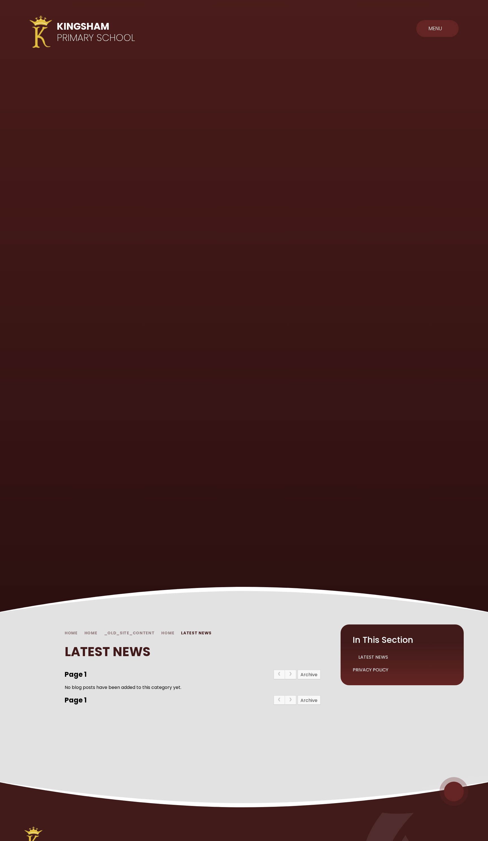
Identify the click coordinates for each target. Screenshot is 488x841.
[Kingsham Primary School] (41, 32)
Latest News (196, 633)
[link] (279, 674)
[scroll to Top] (454, 791)
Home (71, 633)
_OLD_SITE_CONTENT (129, 633)
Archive (308, 674)
